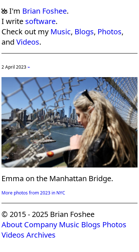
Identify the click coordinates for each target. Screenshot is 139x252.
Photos (109, 32)
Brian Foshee (44, 11)
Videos (27, 42)
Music (60, 32)
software (40, 21)
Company (40, 224)
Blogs (84, 32)
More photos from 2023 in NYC (33, 193)
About (11, 224)
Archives (41, 235)
